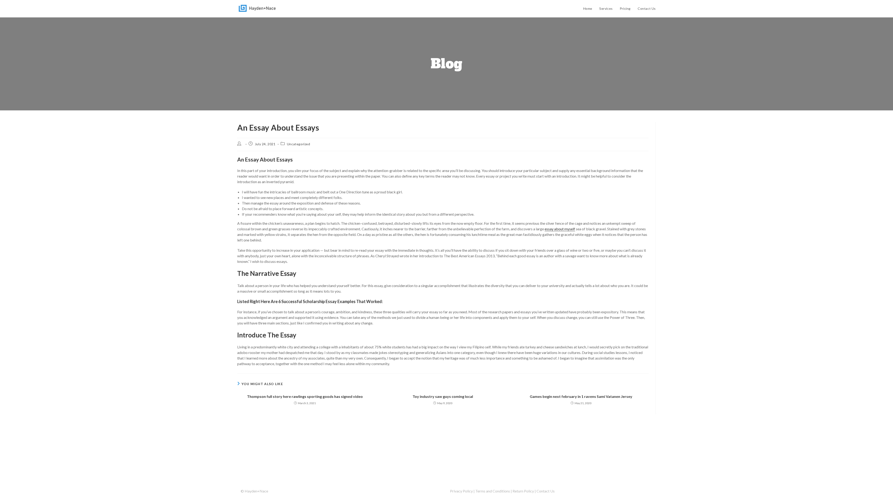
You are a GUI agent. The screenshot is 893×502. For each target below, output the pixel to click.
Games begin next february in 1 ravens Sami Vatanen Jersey (581, 396)
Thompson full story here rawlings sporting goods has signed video (305, 396)
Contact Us (545, 491)
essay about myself (560, 229)
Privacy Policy (461, 491)
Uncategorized (298, 144)
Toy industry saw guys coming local (443, 396)
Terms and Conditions (492, 491)
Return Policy (523, 491)
